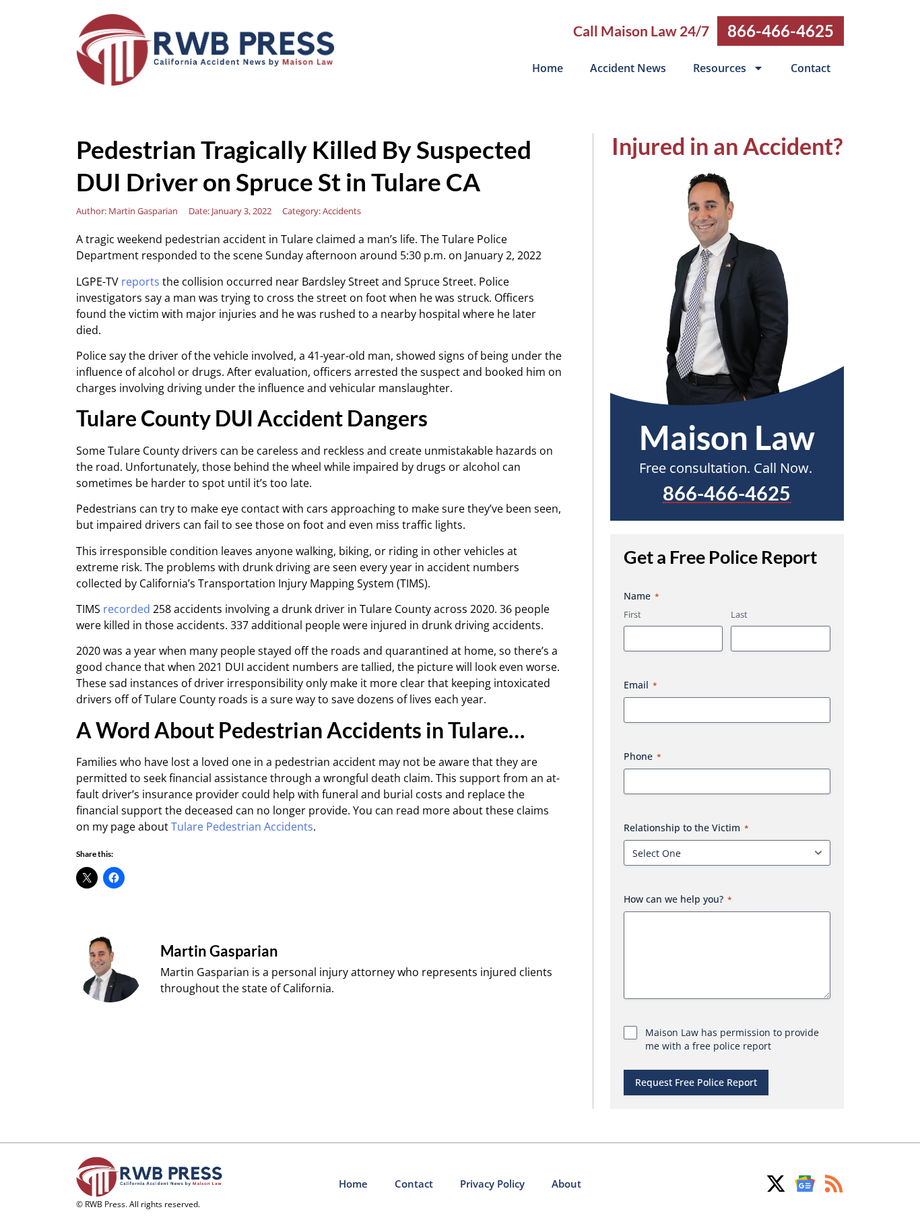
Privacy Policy (492, 1183)
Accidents (342, 211)
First (632, 614)
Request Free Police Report (696, 1082)
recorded (126, 609)
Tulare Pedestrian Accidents (242, 826)
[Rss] (834, 1183)
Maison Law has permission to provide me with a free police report (732, 1039)
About (566, 1183)
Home (547, 68)
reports (140, 281)
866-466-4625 (780, 30)
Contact (810, 68)
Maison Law (727, 437)
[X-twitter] (776, 1183)
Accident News (628, 68)
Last (739, 614)
